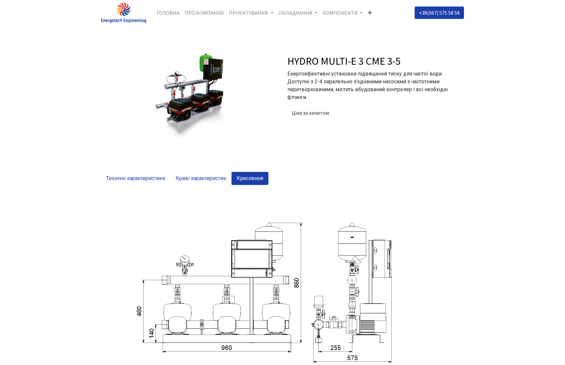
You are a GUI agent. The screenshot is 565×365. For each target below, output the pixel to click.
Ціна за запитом (310, 112)
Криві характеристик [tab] (201, 178)
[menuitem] (168, 12)
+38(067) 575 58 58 (439, 12)
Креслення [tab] (250, 178)
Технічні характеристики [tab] (135, 178)
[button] (370, 12)
